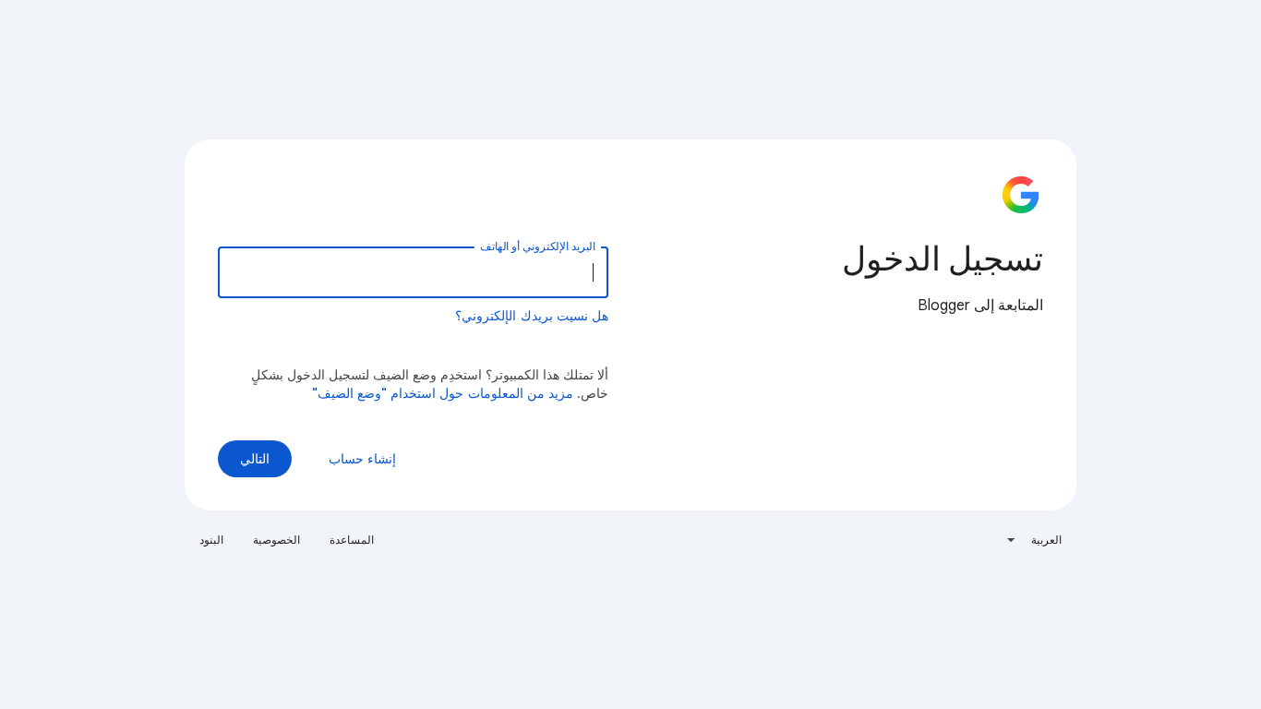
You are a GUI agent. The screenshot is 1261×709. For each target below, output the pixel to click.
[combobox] (1033, 540)
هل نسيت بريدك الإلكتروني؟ (531, 315)
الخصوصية (276, 540)
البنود (211, 540)
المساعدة (352, 540)
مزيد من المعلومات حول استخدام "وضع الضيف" (443, 393)
